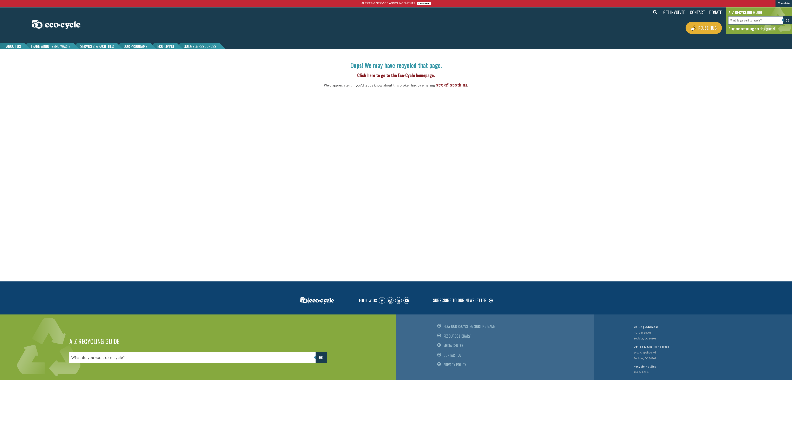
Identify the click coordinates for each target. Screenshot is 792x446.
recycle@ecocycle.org (451, 85)
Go (646, 12)
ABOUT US (13, 46)
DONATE (715, 12)
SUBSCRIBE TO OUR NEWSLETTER (460, 300)
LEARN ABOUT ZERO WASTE (50, 46)
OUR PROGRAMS (135, 46)
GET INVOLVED (674, 12)
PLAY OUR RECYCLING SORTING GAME (469, 326)
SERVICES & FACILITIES (97, 46)
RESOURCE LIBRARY (456, 336)
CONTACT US (452, 355)
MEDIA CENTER (453, 345)
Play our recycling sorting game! (751, 28)
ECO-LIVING (165, 46)
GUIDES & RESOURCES (200, 46)
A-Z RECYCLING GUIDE (94, 341)
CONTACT (697, 12)
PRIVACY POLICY (454, 364)
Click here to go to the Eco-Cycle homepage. (396, 75)
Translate (784, 3)
